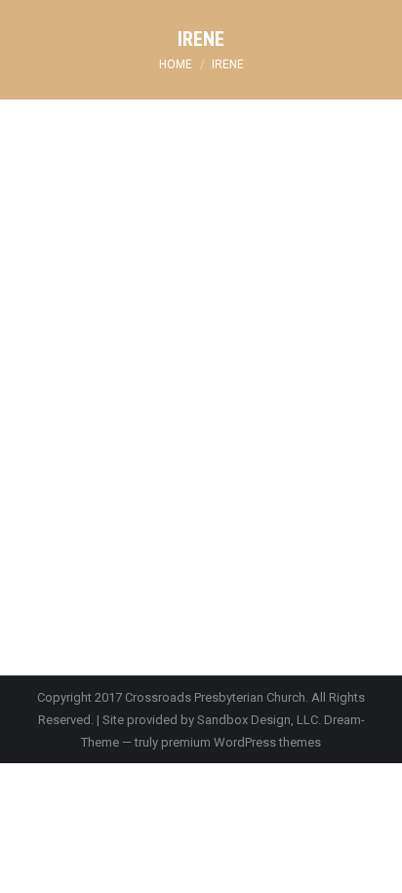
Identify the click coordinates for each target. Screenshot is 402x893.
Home (175, 64)
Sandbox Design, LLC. (259, 719)
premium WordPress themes (241, 742)
